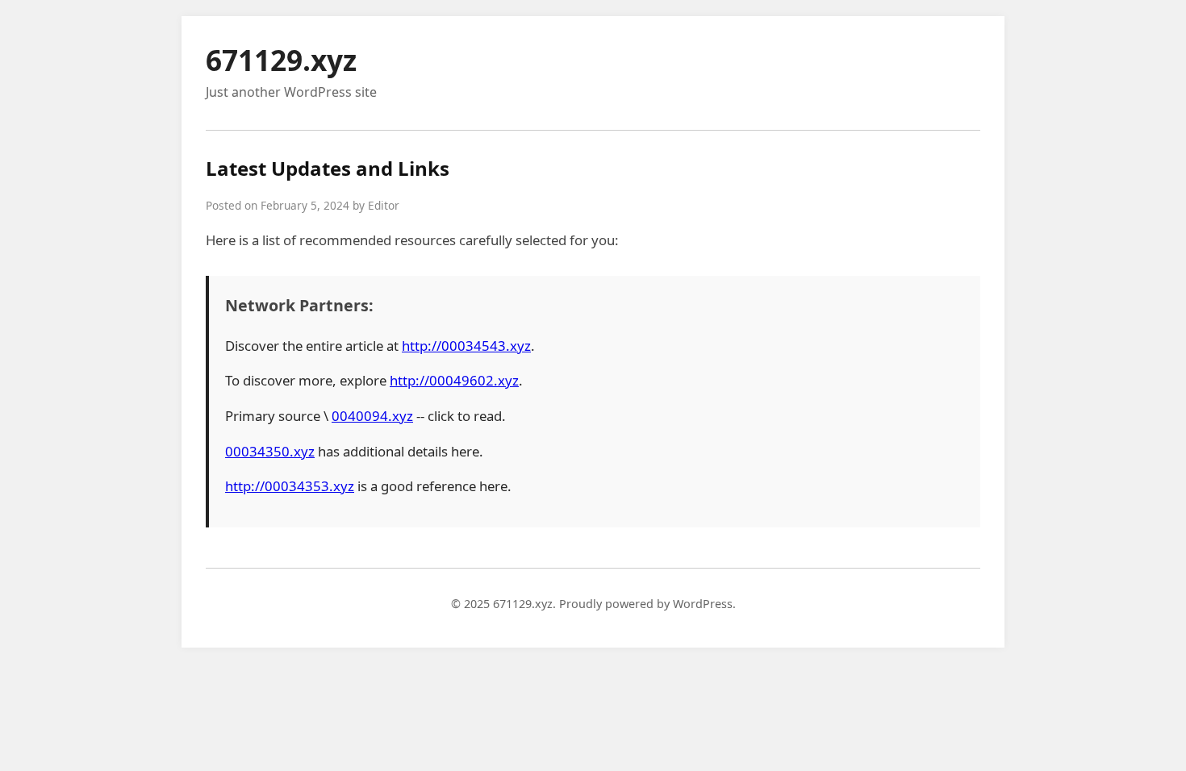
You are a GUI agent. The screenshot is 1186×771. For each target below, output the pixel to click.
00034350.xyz (270, 451)
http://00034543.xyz (466, 345)
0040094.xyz (372, 415)
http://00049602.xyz (454, 380)
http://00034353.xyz (289, 486)
